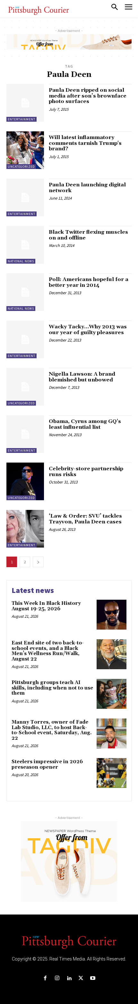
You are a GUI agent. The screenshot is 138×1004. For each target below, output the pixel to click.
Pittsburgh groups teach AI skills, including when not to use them (52, 688)
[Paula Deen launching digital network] (25, 197)
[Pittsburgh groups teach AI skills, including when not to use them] (111, 694)
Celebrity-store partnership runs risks (86, 471)
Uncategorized (21, 166)
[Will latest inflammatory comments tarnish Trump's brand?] (25, 150)
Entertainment (21, 119)
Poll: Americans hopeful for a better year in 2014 (88, 282)
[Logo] (69, 941)
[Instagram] (57, 978)
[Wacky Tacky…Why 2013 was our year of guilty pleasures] (25, 339)
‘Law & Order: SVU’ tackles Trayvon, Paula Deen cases (85, 519)
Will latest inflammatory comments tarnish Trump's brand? (85, 143)
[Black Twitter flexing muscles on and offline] (25, 245)
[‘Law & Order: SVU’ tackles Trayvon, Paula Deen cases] (25, 529)
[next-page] (38, 562)
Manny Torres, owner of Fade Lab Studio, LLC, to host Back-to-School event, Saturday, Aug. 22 (52, 730)
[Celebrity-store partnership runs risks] (25, 481)
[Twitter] (81, 978)
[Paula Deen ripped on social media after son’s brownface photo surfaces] (25, 103)
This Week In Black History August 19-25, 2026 (46, 606)
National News (21, 261)
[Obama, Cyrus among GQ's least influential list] (25, 434)
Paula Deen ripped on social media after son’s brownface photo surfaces (87, 96)
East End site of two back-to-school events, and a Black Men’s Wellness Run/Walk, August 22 (48, 651)
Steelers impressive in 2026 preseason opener (47, 764)
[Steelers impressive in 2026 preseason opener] (111, 773)
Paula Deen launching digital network (87, 188)
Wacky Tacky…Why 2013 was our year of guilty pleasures (88, 330)
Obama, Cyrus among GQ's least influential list (85, 424)
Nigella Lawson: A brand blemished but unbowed (82, 377)
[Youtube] (93, 978)
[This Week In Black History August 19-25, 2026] (111, 615)
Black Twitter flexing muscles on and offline (88, 235)
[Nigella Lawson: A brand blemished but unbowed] (25, 387)
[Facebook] (45, 978)
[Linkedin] (69, 978)
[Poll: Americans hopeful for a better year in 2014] (25, 292)
